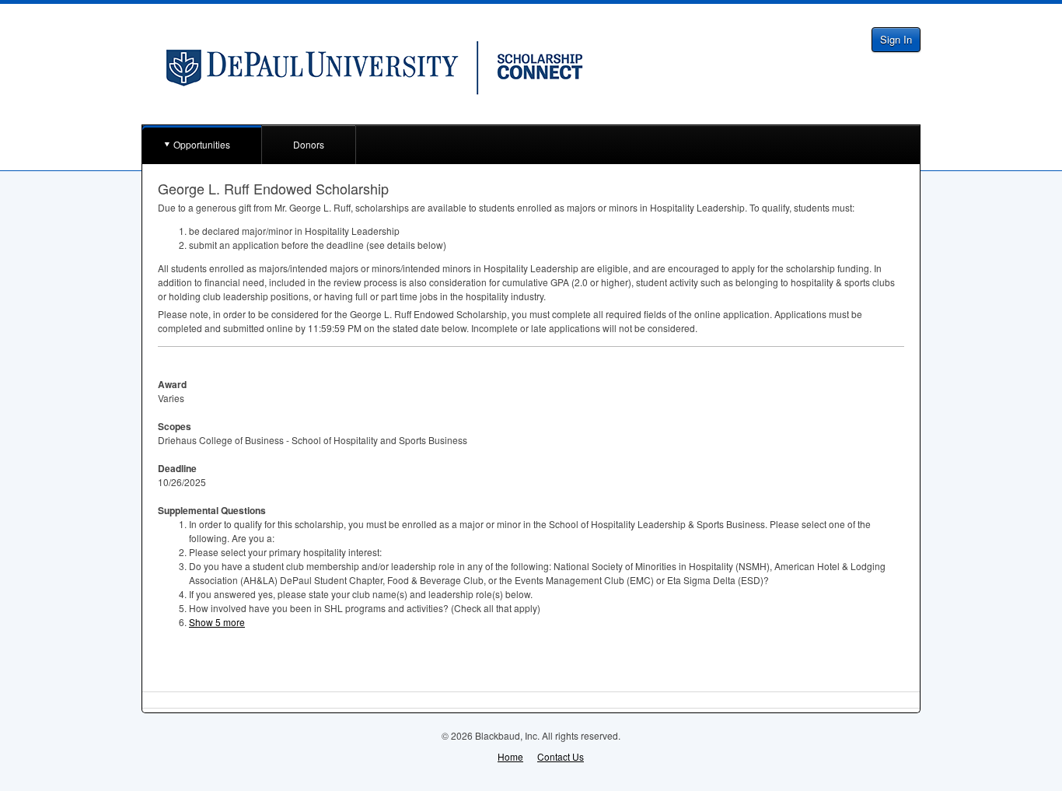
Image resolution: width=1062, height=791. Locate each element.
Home (510, 756)
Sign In (896, 39)
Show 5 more (217, 621)
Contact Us (560, 756)
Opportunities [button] (201, 144)
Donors (308, 144)
